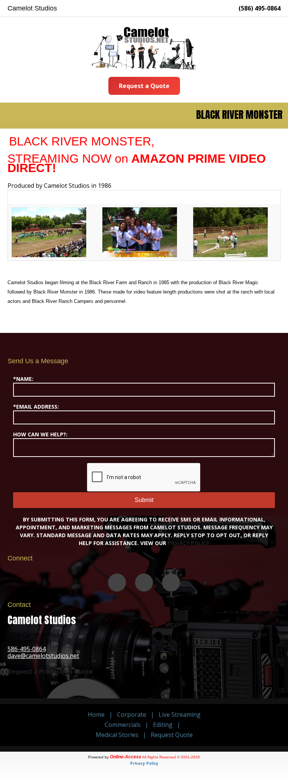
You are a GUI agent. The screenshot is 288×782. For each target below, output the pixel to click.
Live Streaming (180, 714)
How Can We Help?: (40, 434)
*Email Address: (36, 406)
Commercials (123, 725)
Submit (144, 500)
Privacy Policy (188, 543)
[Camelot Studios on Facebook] (144, 583)
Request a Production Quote (50, 671)
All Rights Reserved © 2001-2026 (171, 757)
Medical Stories (117, 735)
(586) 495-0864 (259, 8)
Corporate (131, 714)
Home (96, 714)
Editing (162, 725)
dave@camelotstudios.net (43, 656)
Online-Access (125, 757)
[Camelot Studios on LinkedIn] (171, 583)
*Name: (23, 378)
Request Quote (172, 735)
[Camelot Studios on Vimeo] (117, 583)
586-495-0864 (27, 649)
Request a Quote (144, 86)
